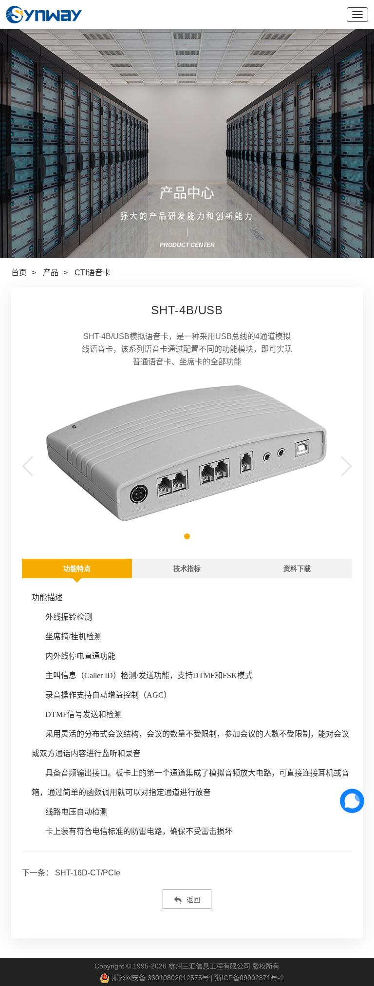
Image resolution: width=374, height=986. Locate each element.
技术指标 (187, 568)
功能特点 (77, 568)
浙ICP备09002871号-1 (249, 978)
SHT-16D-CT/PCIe (86, 873)
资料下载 (297, 568)
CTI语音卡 (93, 272)
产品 (50, 272)
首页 (19, 272)
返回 (192, 900)
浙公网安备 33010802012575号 (159, 978)
